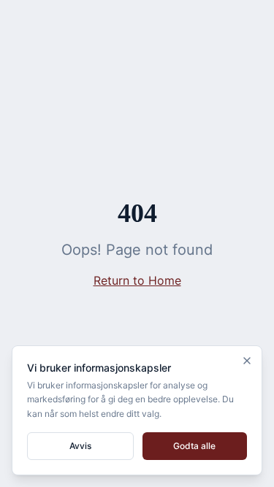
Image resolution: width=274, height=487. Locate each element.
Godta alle (194, 445)
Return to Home (137, 280)
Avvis (80, 445)
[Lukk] (247, 361)
